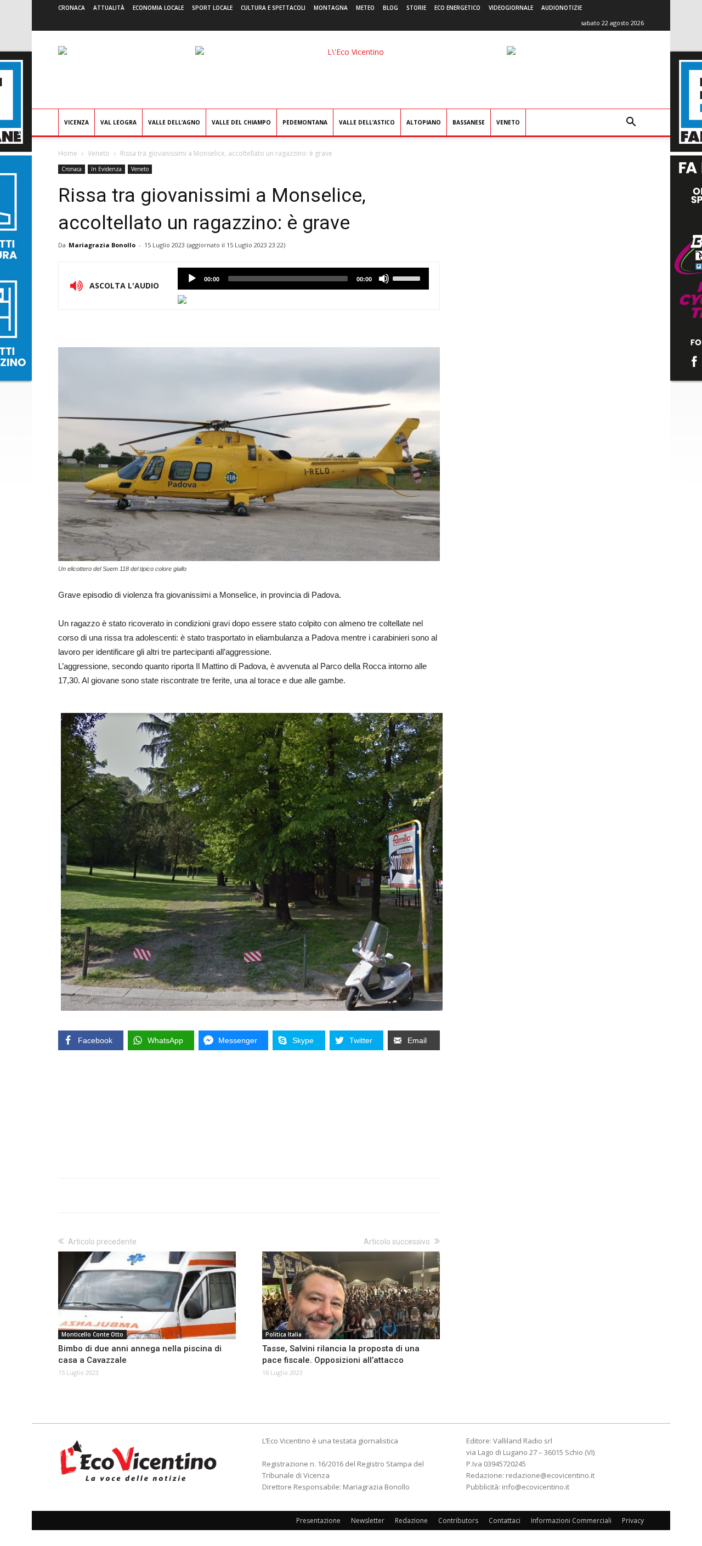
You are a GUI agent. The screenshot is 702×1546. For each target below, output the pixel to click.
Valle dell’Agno (174, 122)
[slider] (408, 277)
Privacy (633, 1520)
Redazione (411, 1520)
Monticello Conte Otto (92, 1334)
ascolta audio (191, 278)
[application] (303, 279)
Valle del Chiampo (241, 122)
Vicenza (76, 122)
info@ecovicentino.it (535, 1487)
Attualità (108, 8)
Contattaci (504, 1520)
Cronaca (71, 8)
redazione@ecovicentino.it (550, 1475)
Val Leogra (118, 122)
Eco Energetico (457, 8)
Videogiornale (511, 8)
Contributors (458, 1520)
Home (67, 153)
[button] (631, 123)
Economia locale (158, 8)
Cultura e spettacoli (273, 8)
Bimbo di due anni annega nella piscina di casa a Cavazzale (140, 1354)
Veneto (508, 122)
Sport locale (212, 8)
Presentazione (318, 1520)
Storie (416, 8)
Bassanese (468, 122)
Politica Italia (283, 1334)
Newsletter (367, 1520)
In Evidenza (106, 169)
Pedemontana (304, 122)
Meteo (365, 8)
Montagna (331, 8)
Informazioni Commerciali (571, 1520)
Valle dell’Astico (367, 122)
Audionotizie (561, 8)
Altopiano (423, 122)
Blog (390, 8)
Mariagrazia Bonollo (102, 245)
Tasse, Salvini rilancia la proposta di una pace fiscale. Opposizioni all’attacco (341, 1354)
